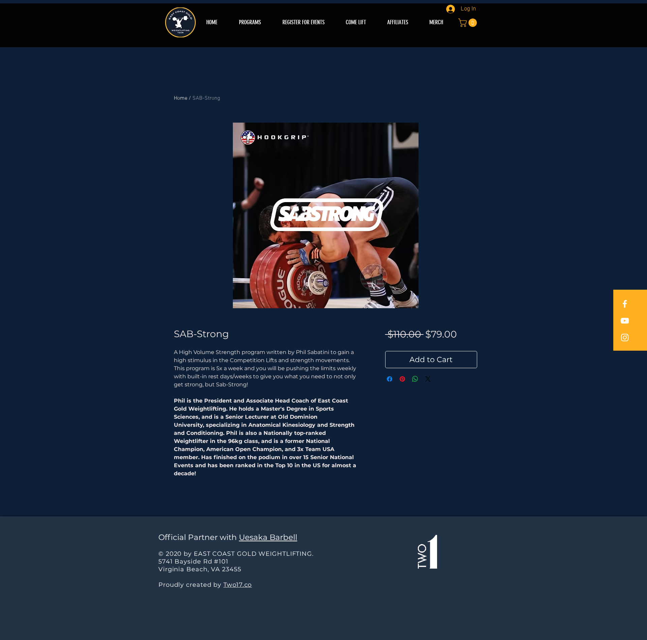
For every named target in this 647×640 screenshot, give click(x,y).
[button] (468, 23)
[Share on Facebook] (390, 379)
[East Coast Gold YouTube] (625, 321)
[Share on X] (428, 379)
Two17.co (237, 584)
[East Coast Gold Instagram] (625, 337)
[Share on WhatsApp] (415, 379)
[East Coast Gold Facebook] (625, 304)
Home (180, 98)
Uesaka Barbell (268, 537)
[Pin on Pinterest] (402, 379)
